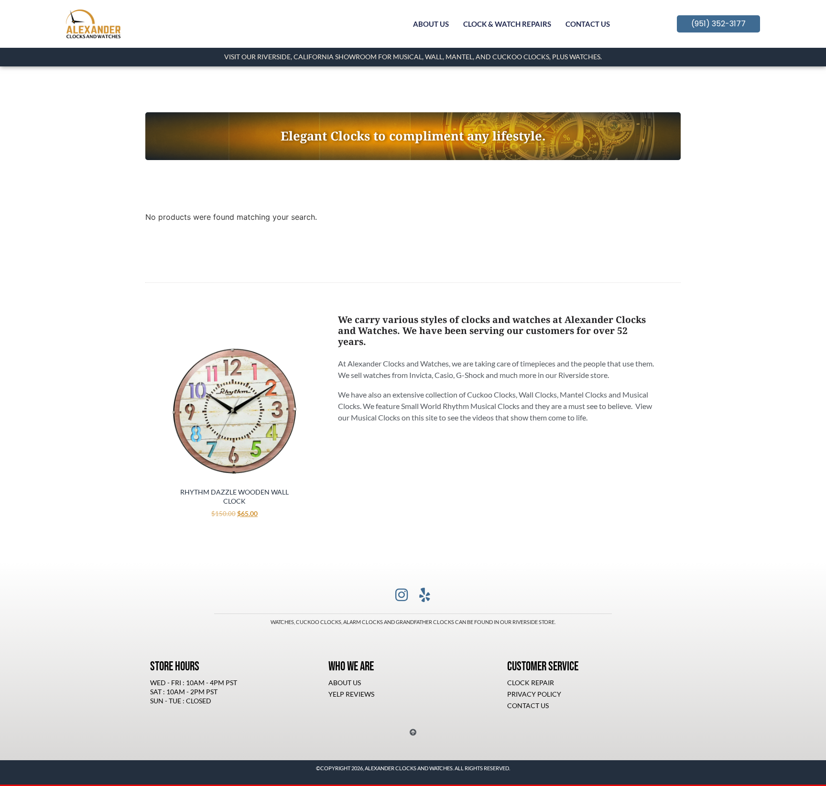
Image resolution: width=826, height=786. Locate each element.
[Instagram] (401, 594)
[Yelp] (424, 594)
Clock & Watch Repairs (507, 24)
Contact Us (587, 24)
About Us (431, 24)
